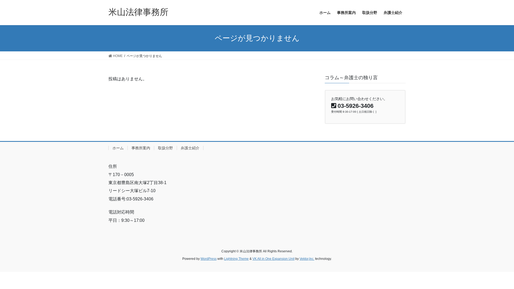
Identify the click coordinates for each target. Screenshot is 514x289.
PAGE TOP (497, 275)
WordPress (209, 259)
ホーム (118, 148)
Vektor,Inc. (307, 259)
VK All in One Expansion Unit (273, 259)
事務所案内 (140, 148)
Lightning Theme (236, 259)
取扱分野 (165, 148)
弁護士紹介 (190, 148)
